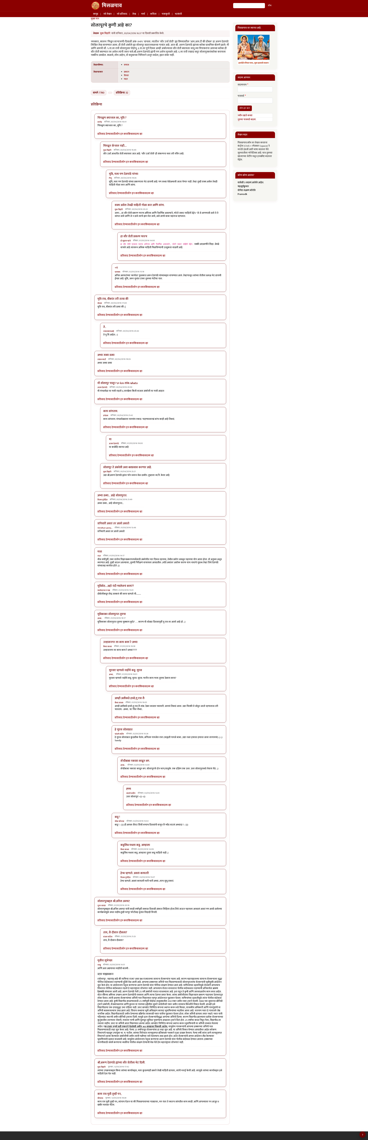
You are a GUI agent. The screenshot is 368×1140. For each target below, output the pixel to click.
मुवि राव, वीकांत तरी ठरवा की (112, 298)
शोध (269, 5)
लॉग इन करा (122, 134)
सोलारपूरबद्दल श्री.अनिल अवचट (113, 901)
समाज (126, 65)
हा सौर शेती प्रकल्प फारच (133, 236)
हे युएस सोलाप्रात (124, 729)
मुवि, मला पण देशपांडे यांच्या (123, 173)
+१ (116, 267)
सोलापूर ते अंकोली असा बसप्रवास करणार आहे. (127, 467)
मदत (126, 79)
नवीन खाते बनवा (245, 115)
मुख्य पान (95, 19)
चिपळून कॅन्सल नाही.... (115, 145)
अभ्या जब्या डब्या (105, 355)
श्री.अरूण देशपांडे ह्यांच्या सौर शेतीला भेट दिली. (121, 1062)
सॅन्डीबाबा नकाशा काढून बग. (135, 760)
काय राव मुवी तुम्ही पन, (109, 1093)
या (110, 439)
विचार (126, 75)
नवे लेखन (107, 14)
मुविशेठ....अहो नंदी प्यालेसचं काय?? (115, 585)
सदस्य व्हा (137, 134)
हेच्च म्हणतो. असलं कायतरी (134, 873)
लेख (134, 14)
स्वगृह (95, 14)
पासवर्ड (241, 96)
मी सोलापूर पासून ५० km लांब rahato (117, 383)
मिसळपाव (112, 5)
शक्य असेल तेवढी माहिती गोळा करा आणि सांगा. (139, 205)
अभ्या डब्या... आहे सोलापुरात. (112, 495)
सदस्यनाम (242, 85)
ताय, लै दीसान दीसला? (115, 932)
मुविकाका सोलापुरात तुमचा (111, 614)
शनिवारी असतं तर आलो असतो (113, 523)
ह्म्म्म (128, 788)
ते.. (104, 327)
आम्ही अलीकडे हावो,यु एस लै (129, 698)
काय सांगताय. (110, 411)
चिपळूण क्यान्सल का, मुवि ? (111, 117)
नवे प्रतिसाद (122, 14)
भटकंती (178, 14)
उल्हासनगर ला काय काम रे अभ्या (120, 642)
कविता (153, 14)
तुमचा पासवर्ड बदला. (247, 119)
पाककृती (166, 14)
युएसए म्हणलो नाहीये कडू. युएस (125, 670)
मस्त (99, 551)
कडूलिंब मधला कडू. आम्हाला (135, 845)
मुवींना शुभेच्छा (104, 960)
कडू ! (117, 817)
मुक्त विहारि (105, 33)
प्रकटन (126, 72)
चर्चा (143, 14)
